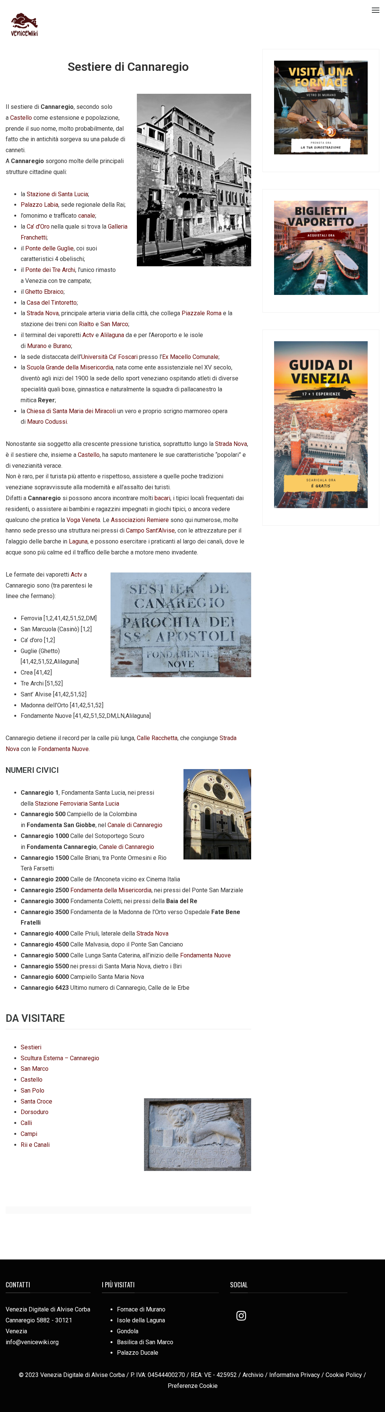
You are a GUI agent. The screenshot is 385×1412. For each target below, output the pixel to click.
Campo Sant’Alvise (150, 530)
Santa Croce (36, 1101)
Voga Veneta (83, 520)
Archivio (253, 1374)
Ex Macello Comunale (190, 356)
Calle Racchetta (157, 738)
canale (86, 215)
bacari (162, 498)
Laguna (78, 541)
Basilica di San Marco (145, 1342)
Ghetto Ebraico (44, 291)
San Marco (114, 324)
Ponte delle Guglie (49, 248)
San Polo (32, 1090)
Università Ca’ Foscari (109, 356)
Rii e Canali (35, 1144)
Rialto (86, 324)
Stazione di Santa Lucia (57, 194)
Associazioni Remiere (140, 520)
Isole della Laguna (141, 1320)
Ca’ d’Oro (38, 226)
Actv (88, 335)
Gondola (127, 1331)
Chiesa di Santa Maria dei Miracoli (71, 411)
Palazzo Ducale (137, 1352)
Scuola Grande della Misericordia (70, 367)
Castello (21, 117)
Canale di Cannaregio (135, 825)
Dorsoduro (35, 1112)
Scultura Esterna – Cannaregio (60, 1058)
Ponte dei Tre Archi (50, 269)
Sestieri (31, 1047)
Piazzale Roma (201, 313)
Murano (37, 346)
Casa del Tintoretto (52, 302)
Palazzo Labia (39, 204)
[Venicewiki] (24, 23)
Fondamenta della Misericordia (111, 890)
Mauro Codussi (47, 421)
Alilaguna (112, 335)
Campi (29, 1133)
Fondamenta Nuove (63, 749)
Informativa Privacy (294, 1374)
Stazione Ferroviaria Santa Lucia (77, 803)
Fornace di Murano (141, 1309)
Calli (26, 1123)
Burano (62, 346)
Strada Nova (43, 313)
